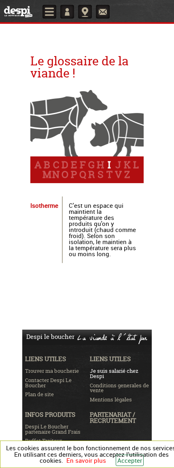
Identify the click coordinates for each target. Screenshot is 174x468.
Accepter (129, 460)
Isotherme (44, 205)
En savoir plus (86, 460)
